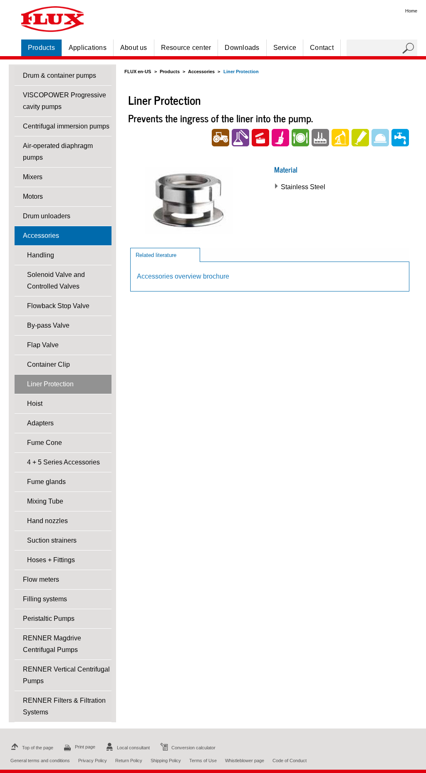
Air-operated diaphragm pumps (58, 151)
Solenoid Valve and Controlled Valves (56, 280)
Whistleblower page (244, 760)
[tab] (165, 255)
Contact (322, 47)
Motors (33, 196)
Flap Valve (43, 344)
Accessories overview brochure (183, 276)
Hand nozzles (47, 520)
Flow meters (41, 579)
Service (285, 47)
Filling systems (45, 599)
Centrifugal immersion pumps (66, 126)
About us (133, 47)
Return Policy (128, 760)
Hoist (34, 403)
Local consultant (133, 747)
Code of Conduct (289, 760)
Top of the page (37, 747)
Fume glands (46, 481)
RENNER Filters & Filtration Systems (64, 706)
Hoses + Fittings (51, 559)
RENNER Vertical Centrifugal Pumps (66, 675)
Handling (40, 255)
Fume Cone (44, 442)
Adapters (40, 423)
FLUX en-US (137, 71)
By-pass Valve (48, 325)
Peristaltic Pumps (48, 618)
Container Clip (48, 364)
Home (411, 10)
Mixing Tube (45, 501)
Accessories (41, 235)
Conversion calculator (193, 747)
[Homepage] (52, 18)
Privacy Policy (92, 760)
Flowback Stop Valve (58, 305)
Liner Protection (50, 384)
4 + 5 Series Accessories (63, 462)
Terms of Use (203, 760)
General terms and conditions (40, 760)
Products (41, 47)
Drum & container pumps (59, 75)
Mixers (32, 176)
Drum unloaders (46, 216)
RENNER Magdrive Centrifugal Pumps (52, 644)
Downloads (242, 47)
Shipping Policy (166, 760)
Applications (87, 47)
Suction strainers (52, 540)
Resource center (186, 47)
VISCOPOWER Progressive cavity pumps (64, 100)
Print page (85, 746)
